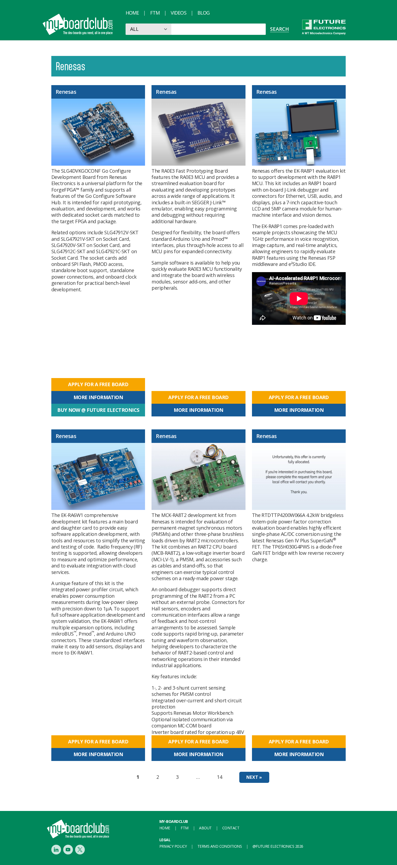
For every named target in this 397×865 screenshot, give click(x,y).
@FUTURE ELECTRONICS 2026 (278, 846)
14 (219, 777)
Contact (230, 827)
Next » (254, 777)
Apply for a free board (98, 384)
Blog (203, 12)
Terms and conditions (219, 846)
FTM (155, 12)
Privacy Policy (173, 846)
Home (132, 12)
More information (98, 397)
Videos (178, 12)
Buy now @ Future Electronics (98, 410)
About (205, 827)
